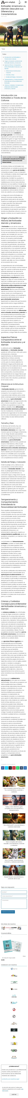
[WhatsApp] (17, 768)
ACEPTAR (14, 1094)
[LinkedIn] (25, 768)
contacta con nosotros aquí (10, 1079)
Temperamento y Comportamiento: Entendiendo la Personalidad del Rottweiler (14, 81)
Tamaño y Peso (10, 75)
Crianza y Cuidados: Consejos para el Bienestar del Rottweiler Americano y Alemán (13, 86)
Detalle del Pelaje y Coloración (14, 77)
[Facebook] (2, 768)
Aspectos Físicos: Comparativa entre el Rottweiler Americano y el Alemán (13, 66)
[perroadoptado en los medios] (11, 929)
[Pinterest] (14, 768)
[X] (10, 768)
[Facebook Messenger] (6, 768)
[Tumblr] (21, 768)
